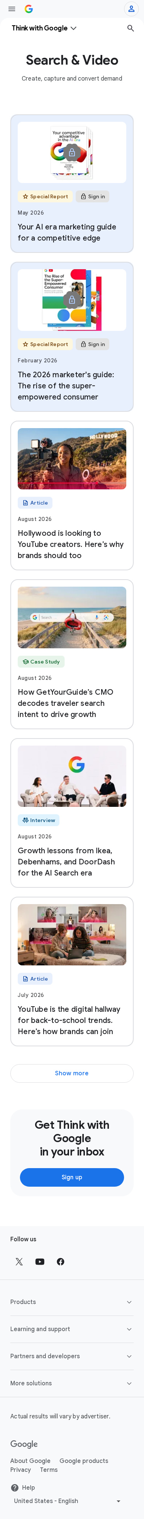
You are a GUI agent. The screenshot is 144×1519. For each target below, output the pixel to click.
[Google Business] (29, 9)
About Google (30, 1461)
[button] (72, 1302)
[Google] (24, 1445)
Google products (83, 1461)
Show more (72, 1073)
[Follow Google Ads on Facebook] (60, 1262)
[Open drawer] (12, 9)
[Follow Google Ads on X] (19, 1262)
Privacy (20, 1470)
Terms (49, 1470)
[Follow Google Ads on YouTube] (40, 1262)
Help (28, 1488)
